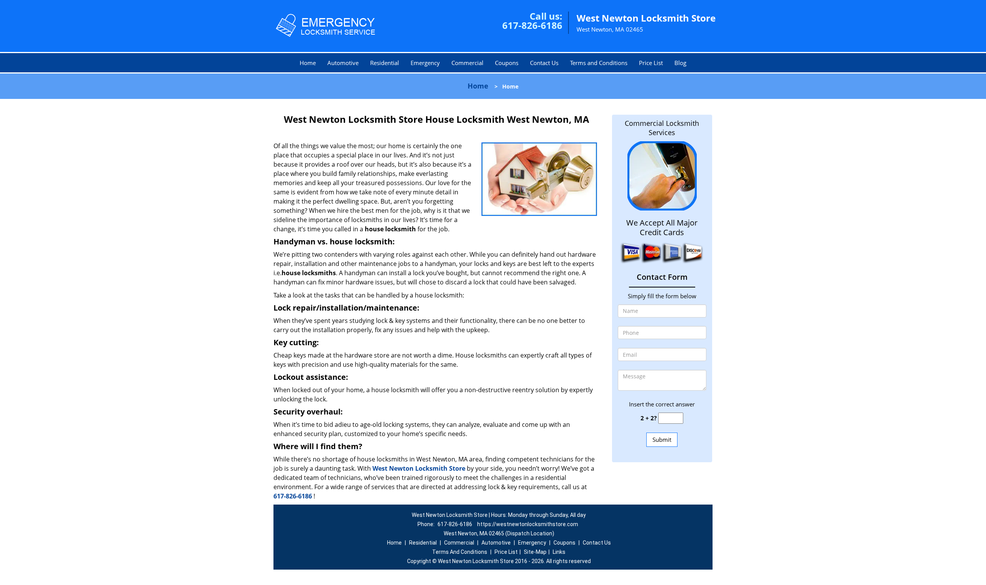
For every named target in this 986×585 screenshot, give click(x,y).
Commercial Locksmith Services (662, 128)
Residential (384, 63)
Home (308, 63)
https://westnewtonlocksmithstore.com (527, 524)
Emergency (425, 63)
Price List (651, 63)
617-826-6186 (532, 25)
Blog (680, 63)
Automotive (343, 63)
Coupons (506, 63)
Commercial (467, 63)
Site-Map (535, 552)
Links (559, 552)
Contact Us (544, 63)
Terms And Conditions (459, 552)
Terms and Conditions (598, 63)
